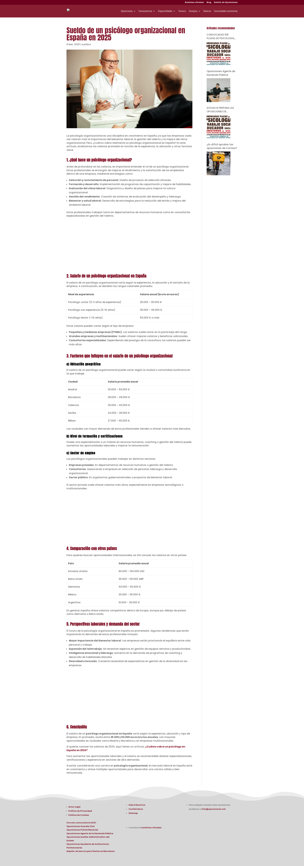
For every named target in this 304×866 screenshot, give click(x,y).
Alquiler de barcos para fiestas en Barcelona (90, 851)
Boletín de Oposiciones (226, 2)
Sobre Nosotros (137, 805)
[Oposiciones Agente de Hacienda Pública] (218, 90)
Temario (182, 11)
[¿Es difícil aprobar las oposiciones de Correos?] (218, 163)
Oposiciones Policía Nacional (82, 829)
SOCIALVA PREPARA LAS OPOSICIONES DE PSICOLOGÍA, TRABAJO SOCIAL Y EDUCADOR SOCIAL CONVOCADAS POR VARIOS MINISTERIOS (221, 109)
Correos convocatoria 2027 (81, 822)
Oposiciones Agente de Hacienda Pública (221, 73)
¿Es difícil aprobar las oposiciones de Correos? (222, 146)
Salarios (207, 11)
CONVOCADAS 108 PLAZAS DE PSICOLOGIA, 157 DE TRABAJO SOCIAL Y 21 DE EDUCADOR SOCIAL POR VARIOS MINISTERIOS (222, 36)
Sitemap (133, 813)
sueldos (86, 44)
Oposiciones (127, 11)
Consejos (193, 11)
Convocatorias (145, 11)
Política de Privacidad (80, 811)
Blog (209, 2)
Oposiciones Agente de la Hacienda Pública (89, 833)
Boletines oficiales (194, 2)
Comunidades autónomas (226, 11)
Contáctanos (136, 809)
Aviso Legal (74, 806)
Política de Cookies (78, 815)
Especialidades (165, 11)
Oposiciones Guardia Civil (80, 826)
